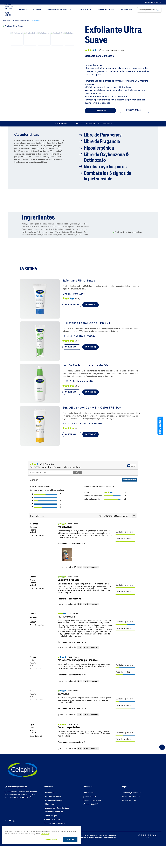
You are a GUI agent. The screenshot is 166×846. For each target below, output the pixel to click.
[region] (41, 835)
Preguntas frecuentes (92, 800)
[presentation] (67, 554)
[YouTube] (9, 821)
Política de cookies (129, 800)
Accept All (70, 839)
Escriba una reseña (115, 50)
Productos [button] (37, 10)
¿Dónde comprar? (90, 797)
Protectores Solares (52, 820)
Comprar (99, 111)
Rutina (77, 124)
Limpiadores (49, 793)
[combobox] (149, 10)
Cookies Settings (51, 839)
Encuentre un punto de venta (17, 787)
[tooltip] (131, 466)
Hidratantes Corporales (53, 812)
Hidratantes (49, 804)
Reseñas (106, 124)
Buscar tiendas (133, 110)
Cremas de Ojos (50, 816)
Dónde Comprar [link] (126, 10)
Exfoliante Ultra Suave (73, 294)
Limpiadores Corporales (53, 800)
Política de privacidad (131, 797)
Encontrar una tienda (152, 2)
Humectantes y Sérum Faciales (56, 808)
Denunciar (94, 567)
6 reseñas (50, 464)
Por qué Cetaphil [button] (85, 10)
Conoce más (71, 305)
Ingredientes (91, 124)
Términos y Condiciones (131, 793)
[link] (95, 50)
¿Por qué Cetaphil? (90, 804)
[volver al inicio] (162, 747)
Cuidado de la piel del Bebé (54, 823)
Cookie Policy (45, 834)
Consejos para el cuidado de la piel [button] (60, 10)
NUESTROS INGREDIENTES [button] (106, 10)
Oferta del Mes (160, 427)
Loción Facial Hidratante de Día (78, 381)
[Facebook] (6, 821)
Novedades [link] (23, 10)
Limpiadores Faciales (52, 797)
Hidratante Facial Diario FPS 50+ (78, 336)
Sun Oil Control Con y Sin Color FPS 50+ (82, 424)
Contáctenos (88, 793)
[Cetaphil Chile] (23, 770)
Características (61, 124)
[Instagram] (13, 821)
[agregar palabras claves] (157, 10)
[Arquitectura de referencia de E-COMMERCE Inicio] (9, 10)
